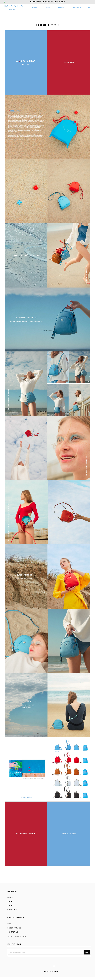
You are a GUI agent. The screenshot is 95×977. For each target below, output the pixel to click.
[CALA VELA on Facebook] (49, 966)
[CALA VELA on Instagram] (53, 966)
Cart (89, 7)
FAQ (9, 923)
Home (34, 7)
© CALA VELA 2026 (49, 971)
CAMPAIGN (76, 7)
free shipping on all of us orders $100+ (47, 2)
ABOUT (61, 7)
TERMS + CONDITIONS (16, 936)
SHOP (47, 7)
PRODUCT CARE (14, 928)
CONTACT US (12, 932)
